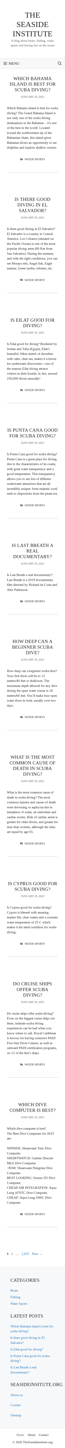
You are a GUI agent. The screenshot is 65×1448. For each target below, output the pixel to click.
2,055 (25, 1254)
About (31, 1435)
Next (37, 1254)
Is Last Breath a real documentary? (32, 551)
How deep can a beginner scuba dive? (32, 647)
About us (16, 1395)
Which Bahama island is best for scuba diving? (33, 84)
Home (20, 1435)
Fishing (15, 1297)
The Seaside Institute (32, 24)
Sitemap (15, 1415)
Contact (15, 1405)
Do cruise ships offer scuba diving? (32, 989)
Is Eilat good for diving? (26, 1349)
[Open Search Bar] (59, 63)
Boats (14, 1290)
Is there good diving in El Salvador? (32, 205)
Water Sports (35, 159)
